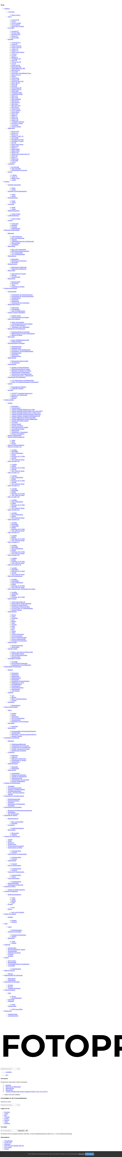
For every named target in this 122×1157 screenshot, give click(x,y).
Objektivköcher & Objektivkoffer (17, 854)
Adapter (10, 403)
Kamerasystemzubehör (10, 288)
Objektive (7, 8)
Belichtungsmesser (13, 818)
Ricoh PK (14, 86)
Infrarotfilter (14, 451)
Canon (13, 440)
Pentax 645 (14, 155)
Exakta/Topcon (15, 109)
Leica (13, 619)
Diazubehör (11, 805)
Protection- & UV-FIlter (18, 456)
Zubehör (10, 794)
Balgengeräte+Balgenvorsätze (19, 361)
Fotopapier (11, 1001)
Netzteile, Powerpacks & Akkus (20, 749)
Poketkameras (15, 679)
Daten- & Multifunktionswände (20, 340)
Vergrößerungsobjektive (14, 791)
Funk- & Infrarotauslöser (18, 325)
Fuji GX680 (14, 138)
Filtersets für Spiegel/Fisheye (19, 605)
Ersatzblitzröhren (16, 969)
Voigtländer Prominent (17, 122)
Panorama (14, 227)
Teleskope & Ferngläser (14, 931)
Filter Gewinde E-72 (13, 532)
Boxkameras (14, 673)
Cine (12, 695)
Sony (12, 629)
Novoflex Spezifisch (17, 425)
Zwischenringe (15, 362)
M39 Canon (14, 97)
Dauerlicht (14, 823)
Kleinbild (10, 39)
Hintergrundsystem (16, 778)
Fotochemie (11, 999)
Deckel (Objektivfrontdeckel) (16, 437)
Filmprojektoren (15, 705)
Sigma (13, 628)
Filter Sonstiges (12, 598)
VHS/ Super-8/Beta (17, 1009)
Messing (13, 697)
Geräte (13, 941)
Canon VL (14, 176)
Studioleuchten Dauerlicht (18, 750)
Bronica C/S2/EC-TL (17, 136)
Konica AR (14, 113)
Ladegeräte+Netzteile (17, 388)
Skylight (13, 458)
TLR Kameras (15, 691)
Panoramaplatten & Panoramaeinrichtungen (23, 731)
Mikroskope (11, 938)
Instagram (7, 1123)
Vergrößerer (11, 786)
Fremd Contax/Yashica (17, 52)
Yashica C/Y (15, 50)
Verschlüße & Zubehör (14, 658)
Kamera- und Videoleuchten (19, 395)
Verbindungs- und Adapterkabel (20, 327)
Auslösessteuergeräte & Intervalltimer (22, 324)
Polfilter (13, 455)
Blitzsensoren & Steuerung (19, 261)
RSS (5, 1115)
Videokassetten (12, 1006)
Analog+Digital (15, 214)
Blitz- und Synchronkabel (18, 249)
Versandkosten (8, 1141)
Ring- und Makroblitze (17, 238)
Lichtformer (11, 752)
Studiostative (15, 716)
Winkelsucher (15, 301)
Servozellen (14, 262)
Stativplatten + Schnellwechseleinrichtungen (23, 734)
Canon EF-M (15, 20)
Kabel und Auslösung (14, 319)
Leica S (13, 162)
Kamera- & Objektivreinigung (16, 889)
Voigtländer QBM (16, 92)
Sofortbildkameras (16, 684)
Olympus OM (15, 79)
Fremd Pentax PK (16, 88)
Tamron (13, 631)
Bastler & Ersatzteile (10, 914)
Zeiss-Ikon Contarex (17, 123)
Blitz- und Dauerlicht (17, 822)
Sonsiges (13, 700)
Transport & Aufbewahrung (12, 836)
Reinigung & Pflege (10, 886)
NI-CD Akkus (12, 961)
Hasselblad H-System (17, 139)
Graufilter (14, 450)
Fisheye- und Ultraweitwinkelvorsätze (22, 652)
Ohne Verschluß (16, 168)
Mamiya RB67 (15, 149)
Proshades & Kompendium (19, 640)
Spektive (13, 936)
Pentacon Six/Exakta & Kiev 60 (20, 154)
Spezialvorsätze (15, 277)
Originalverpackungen (14, 988)
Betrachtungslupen (16, 930)
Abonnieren (21, 1130)
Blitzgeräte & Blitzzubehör (11, 230)
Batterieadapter (12, 962)
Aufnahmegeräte (12, 1014)
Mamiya (13, 621)
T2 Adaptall (14, 125)
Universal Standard (16, 636)
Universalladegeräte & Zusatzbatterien (18, 964)
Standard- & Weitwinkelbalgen (20, 367)
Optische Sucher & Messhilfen (16, 312)
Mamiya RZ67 (15, 151)
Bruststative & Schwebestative (20, 721)
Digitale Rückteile (16, 341)
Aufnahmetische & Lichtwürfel (20, 779)
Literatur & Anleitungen (11, 891)
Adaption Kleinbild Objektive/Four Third (23, 409)
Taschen (10, 839)
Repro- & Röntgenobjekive (19, 699)
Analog (13, 189)
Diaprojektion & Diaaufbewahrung (14, 796)
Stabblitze (14, 240)
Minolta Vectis (15, 178)
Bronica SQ (14, 134)
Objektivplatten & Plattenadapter (20, 372)
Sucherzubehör (12, 291)
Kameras (6, 181)
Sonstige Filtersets (16, 610)
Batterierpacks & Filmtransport (16, 328)
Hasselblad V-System (17, 141)
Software (10, 973)
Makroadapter (15, 430)
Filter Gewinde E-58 (13, 497)
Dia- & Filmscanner (13, 813)
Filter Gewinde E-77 (13, 542)
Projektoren (11, 702)
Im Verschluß (15, 167)
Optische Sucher (16, 316)
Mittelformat (11, 128)
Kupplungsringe (16, 408)
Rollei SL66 (14, 159)
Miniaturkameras (16, 678)
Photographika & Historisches (12, 666)
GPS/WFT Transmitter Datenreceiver (21, 393)
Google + (7, 1118)
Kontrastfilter (15, 526)
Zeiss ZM (14, 60)
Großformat (11, 164)
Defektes (10, 917)
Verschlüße (14, 661)
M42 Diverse (15, 107)
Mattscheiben (15, 307)
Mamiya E (14, 115)
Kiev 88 (13, 143)
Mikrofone (14, 396)
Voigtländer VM (16, 58)
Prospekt (10, 904)
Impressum (7, 1144)
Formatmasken (15, 309)
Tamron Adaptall (16, 126)
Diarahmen (11, 802)
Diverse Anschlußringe (17, 434)
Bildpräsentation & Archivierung (13, 975)
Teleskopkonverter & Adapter (19, 427)
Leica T (13, 21)
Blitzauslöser (15, 259)
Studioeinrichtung (13, 763)
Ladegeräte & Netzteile (17, 286)
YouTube (6, 1117)
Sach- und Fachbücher (17, 912)
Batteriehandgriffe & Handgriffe (20, 332)
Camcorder (11, 204)
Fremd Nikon (15, 78)
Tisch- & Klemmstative (17, 718)
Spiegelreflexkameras (17, 687)
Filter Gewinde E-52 (13, 472)
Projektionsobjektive (13, 801)
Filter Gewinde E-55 (13, 485)
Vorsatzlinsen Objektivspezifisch (20, 607)
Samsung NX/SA (16, 89)
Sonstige (10, 220)
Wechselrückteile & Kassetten (16, 343)
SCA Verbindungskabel (18, 254)
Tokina (13, 632)
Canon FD (14, 44)
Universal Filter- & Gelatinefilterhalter (22, 608)
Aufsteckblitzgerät (16, 236)
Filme (9, 993)
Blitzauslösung (12, 256)
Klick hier (81, 1154)
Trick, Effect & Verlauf (17, 459)
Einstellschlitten (15, 733)
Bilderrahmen (12, 978)
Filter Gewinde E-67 (13, 519)
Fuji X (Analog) (16, 110)
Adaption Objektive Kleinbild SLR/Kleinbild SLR (25, 416)
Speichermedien (12, 951)
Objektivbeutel (12, 860)
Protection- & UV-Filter (18, 467)
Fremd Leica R (15, 65)
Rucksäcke (11, 843)
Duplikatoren (11, 812)
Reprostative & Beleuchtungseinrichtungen (20, 810)
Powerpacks (14, 283)
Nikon (13, 442)
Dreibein (13, 713)
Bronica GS (14, 133)
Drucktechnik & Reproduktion (13, 807)
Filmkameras (15, 674)
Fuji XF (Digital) (16, 23)
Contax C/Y (14, 49)
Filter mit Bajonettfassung (15, 576)
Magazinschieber (16, 356)
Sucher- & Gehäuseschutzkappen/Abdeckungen (24, 382)
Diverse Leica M (16, 62)
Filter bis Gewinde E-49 (14, 446)
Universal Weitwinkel (17, 634)
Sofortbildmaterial (16, 998)
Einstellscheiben (16, 298)
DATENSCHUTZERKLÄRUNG (14, 1145)
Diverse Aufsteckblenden (18, 639)
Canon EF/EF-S (16, 42)
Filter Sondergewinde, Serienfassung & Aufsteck (21, 589)
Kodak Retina (15, 112)
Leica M (13, 55)
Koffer (10, 841)
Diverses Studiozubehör (18, 781)
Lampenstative (15, 773)
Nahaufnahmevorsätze (17, 653)
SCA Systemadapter (17, 252)
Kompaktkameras (13, 197)
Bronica (13, 615)
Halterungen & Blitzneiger (18, 269)
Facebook (7, 1112)
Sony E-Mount (15, 25)
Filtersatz (14, 275)
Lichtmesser (11, 825)
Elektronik (7, 944)
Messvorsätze (15, 833)
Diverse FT (14, 36)
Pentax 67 (14, 157)
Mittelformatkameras (13, 210)
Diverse (10, 172)
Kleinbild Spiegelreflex (14, 185)
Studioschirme (15, 762)
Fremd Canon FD (16, 47)
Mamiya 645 (15, 146)
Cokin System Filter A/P (18, 602)
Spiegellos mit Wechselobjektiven (17, 191)
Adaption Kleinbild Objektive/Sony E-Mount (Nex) (26, 413)
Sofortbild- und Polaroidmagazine (20, 349)
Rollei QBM (14, 91)
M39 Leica (14, 96)
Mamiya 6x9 (15, 152)
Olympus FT (15, 31)
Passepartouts (11, 980)
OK (27, 1130)
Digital (13, 188)
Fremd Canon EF (16, 46)
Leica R (13, 63)
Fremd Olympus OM (17, 81)
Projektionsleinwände (14, 799)
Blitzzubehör (11, 246)
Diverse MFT (15, 37)
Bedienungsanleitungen (14, 894)
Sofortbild (14, 225)
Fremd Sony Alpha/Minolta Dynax (21, 73)
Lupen (10, 927)
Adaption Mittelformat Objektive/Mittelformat (24, 419)
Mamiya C (14, 147)
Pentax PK (14, 84)
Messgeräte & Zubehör (10, 815)
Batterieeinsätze (15, 282)
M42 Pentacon (15, 102)
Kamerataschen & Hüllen (15, 847)
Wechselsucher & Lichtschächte (20, 303)
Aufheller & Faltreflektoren (19, 776)
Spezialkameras (15, 228)
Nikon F (13, 76)
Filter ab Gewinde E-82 (14, 564)
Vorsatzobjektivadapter (17, 429)
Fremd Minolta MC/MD (18, 68)
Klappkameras (15, 676)
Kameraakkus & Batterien (18, 387)
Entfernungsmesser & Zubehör (20, 317)
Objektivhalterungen (17, 645)
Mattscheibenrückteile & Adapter (20, 369)
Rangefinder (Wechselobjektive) (20, 681)
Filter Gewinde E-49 (13, 461)
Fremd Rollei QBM (17, 94)
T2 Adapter (14, 422)
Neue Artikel (8, 1147)
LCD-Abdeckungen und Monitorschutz (22, 380)
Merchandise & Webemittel (12, 982)
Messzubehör (11, 830)
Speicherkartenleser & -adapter (16, 949)
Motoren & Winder (16, 335)
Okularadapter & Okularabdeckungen (22, 294)
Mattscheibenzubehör (14, 304)
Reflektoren (14, 755)
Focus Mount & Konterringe (19, 663)
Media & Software (9, 970)
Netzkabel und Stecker (14, 952)
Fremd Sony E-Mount (17, 26)
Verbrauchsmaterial (9, 990)
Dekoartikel (14, 767)
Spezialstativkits (15, 720)
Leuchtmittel (11, 965)
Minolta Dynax (15, 70)
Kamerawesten (12, 844)
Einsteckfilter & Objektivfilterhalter (21, 603)
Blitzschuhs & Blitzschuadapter (20, 251)
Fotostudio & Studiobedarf (11, 737)
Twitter (6, 1113)
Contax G (14, 54)
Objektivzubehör (9, 400)
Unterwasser (14, 223)
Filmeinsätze (14, 354)
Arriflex (13, 180)
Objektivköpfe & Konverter (19, 170)
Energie (10, 383)
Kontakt (6, 1149)
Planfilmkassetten (16, 353)
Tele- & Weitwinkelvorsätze (19, 655)
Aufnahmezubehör (13, 1016)
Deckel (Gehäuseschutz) (15, 435)
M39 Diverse (15, 100)
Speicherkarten (12, 948)
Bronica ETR (15, 131)
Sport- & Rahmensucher (18, 311)
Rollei (13, 626)
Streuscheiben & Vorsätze (18, 273)
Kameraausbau (12, 364)
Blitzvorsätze (11, 270)
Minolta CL (14, 57)
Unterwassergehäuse (13, 878)
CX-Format (11, 12)
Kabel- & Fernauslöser (17, 322)
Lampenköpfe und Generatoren (20, 746)
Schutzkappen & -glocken (18, 760)
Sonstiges (10, 390)
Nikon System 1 (16, 15)
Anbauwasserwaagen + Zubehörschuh (22, 375)
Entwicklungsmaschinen (15, 788)
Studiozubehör (12, 770)
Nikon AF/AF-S (16, 75)
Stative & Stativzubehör (11, 707)
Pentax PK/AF (15, 83)
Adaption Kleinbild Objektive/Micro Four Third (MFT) (27, 411)
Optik (6, 923)
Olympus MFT (15, 33)
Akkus (13, 285)
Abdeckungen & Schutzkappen (17, 377)
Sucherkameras (15, 689)
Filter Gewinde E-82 (13, 555)
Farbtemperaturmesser (17, 828)
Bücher (10, 909)
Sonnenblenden (12, 611)
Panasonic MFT (15, 34)
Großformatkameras (13, 215)
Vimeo (6, 1122)
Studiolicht (11, 741)
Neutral (13, 876)
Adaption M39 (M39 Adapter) (19, 421)
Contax (13, 899)
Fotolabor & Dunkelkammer (12, 783)
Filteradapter (14, 406)
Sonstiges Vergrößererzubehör (16, 789)
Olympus (14, 624)
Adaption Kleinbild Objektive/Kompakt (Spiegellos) (26, 414)
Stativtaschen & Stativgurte (15, 885)
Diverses (13, 398)
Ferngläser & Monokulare (18, 935)
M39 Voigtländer (16, 99)
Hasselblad (14, 618)
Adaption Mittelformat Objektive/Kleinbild (23, 417)
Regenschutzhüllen (13, 883)
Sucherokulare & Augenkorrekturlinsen (22, 296)
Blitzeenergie (11, 278)
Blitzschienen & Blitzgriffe (19, 267)
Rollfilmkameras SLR (17, 682)
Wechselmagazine (16, 346)
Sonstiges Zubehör (16, 736)
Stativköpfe (11, 723)
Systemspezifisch (16, 851)
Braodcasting (8, 1011)
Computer (10, 954)
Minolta (13, 901)
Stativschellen (15, 647)
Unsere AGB (8, 1142)
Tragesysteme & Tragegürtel (16, 846)
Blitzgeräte (11, 233)
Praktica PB (14, 118)
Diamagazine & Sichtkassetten (16, 804)
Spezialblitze (15, 244)
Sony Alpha (14, 71)
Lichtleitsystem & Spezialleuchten (21, 747)
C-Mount (14, 175)
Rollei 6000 (14, 160)
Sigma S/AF (14, 120)
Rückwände (11, 337)
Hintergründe (15, 768)
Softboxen (14, 757)
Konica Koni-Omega (17, 144)
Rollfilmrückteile (16, 348)
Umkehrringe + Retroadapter (19, 432)
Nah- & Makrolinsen (17, 453)
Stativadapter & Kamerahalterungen (21, 374)
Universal (14, 852)
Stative (10, 710)
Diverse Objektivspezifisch (19, 637)
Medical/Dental (15, 243)
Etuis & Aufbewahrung (14, 865)
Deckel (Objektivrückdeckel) (16, 445)
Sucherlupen (14, 299)
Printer (13, 1004)
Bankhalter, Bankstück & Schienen (21, 370)
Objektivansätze (12, 642)
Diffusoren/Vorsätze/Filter (18, 758)
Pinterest (6, 1120)
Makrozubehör (12, 358)
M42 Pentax (14, 104)
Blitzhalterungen (12, 264)
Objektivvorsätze (12, 649)
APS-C (10, 16)
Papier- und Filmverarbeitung (16, 792)
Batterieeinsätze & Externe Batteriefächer (23, 333)
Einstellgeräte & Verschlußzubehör (21, 665)
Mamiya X (14, 117)
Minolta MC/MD (16, 67)
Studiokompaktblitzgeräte (18, 744)
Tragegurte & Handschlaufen (16, 872)
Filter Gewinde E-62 (13, 510)
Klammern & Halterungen (18, 775)
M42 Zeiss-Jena (15, 105)
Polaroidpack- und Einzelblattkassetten (22, 351)
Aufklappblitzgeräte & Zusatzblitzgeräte (22, 241)
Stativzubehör (12, 728)
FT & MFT (11, 28)
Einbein (13, 715)
